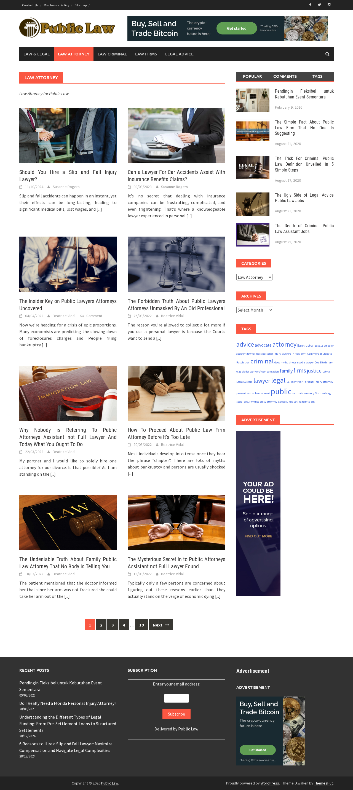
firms (299, 370)
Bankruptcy (305, 345)
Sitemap (81, 5)
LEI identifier (295, 382)
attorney (284, 344)
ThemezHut (323, 783)
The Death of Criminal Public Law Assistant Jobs (304, 228)
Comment (94, 315)
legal (278, 380)
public (281, 392)
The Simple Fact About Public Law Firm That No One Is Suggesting (304, 127)
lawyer (261, 380)
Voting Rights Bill (304, 402)
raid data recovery (303, 393)
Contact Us (30, 5)
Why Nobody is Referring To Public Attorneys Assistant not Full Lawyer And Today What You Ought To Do (68, 437)
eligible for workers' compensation (257, 372)
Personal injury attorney (318, 382)
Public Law (188, 729)
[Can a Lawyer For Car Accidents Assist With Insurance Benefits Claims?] (176, 135)
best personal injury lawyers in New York (281, 353)
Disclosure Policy (56, 5)
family (286, 371)
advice (245, 344)
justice (314, 370)
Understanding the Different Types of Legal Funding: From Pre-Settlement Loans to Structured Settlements (67, 723)
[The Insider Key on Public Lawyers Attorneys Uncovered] (68, 263)
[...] (99, 209)
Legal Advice (179, 54)
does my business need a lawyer (294, 362)
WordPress (270, 783)
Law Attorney (73, 54)
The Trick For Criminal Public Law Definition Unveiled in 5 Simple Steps (304, 164)
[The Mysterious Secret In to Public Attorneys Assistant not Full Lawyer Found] (176, 522)
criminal (262, 361)
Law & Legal (36, 54)
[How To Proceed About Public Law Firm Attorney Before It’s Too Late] (176, 392)
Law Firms (146, 54)
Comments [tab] (285, 76)
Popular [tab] (252, 76)
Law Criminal (112, 54)
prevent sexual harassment (253, 393)
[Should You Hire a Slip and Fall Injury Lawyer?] (68, 135)
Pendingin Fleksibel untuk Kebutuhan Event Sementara (304, 94)
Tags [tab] (317, 76)
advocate (263, 345)
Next (158, 625)
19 (141, 625)
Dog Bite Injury (324, 362)
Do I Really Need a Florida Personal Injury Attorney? (67, 703)
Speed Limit (285, 402)
